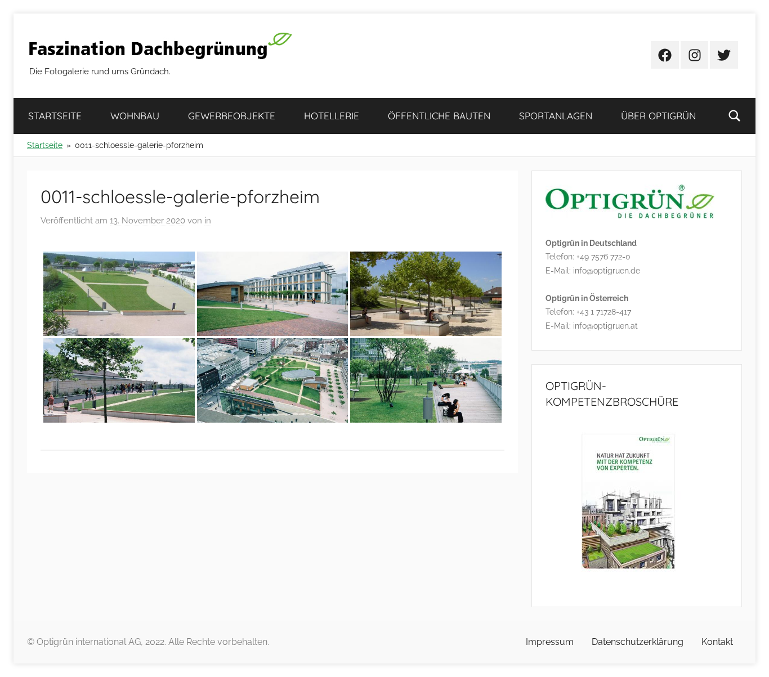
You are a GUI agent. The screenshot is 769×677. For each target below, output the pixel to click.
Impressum (550, 641)
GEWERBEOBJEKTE (231, 116)
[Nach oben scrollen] (748, 656)
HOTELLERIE (331, 116)
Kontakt (717, 641)
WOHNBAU (134, 116)
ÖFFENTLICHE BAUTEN (439, 116)
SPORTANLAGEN (555, 116)
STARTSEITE (55, 116)
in (207, 221)
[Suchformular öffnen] (734, 116)
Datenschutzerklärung (637, 641)
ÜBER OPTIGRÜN (658, 116)
